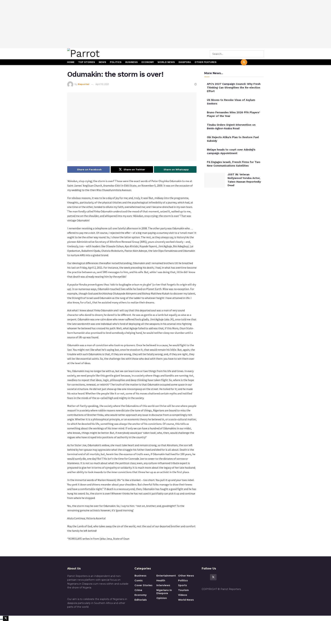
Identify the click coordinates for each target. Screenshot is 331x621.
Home (70, 62)
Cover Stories (143, 585)
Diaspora (185, 62)
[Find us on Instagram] (260, 62)
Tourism (183, 590)
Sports (182, 585)
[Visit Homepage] (95, 53)
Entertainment (166, 575)
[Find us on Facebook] (235, 62)
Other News (186, 575)
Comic (138, 580)
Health (160, 580)
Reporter (83, 84)
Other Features (206, 62)
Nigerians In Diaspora (164, 592)
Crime (138, 590)
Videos (182, 595)
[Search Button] (261, 53)
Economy (148, 62)
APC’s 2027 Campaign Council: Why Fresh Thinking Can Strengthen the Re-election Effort (233, 87)
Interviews (163, 585)
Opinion (161, 598)
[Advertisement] (165, 24)
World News (166, 62)
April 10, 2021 (102, 84)
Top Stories (86, 62)
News (102, 62)
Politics (116, 62)
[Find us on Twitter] (244, 62)
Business (131, 62)
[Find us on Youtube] (252, 62)
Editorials (140, 599)
